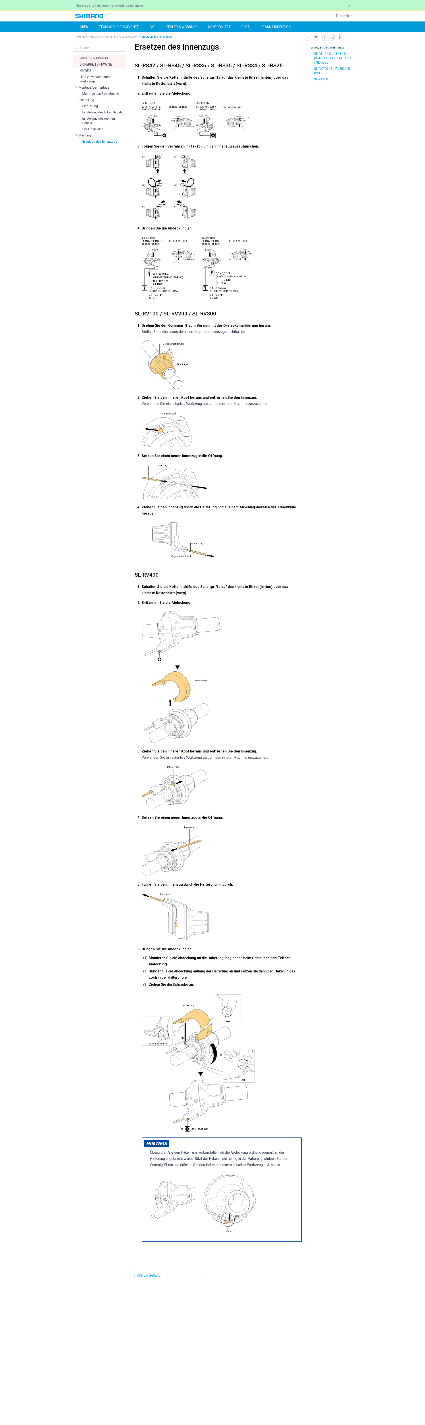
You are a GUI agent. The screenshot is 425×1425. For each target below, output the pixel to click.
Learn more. (135, 5)
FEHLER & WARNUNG (182, 27)
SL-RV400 (321, 79)
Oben (84, 27)
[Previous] (307, 37)
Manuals (82, 36)
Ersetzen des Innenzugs (157, 36)
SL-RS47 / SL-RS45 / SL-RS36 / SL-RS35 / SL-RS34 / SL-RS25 (332, 58)
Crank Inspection (276, 27)
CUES (245, 27)
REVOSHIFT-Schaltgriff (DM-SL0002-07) (114, 36)
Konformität (219, 27)
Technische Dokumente (119, 27)
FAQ (153, 27)
